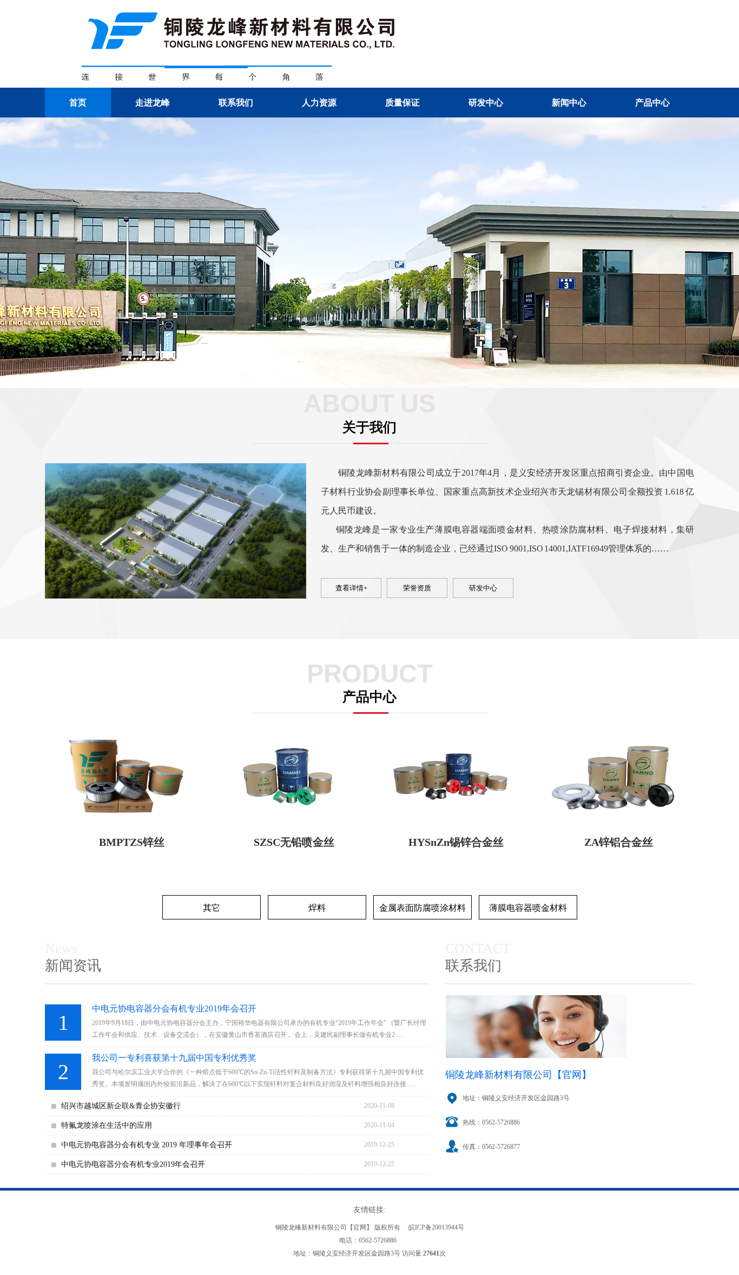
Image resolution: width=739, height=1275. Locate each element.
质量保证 (402, 102)
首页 (78, 102)
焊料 (317, 907)
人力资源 (319, 102)
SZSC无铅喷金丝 (294, 842)
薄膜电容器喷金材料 (528, 907)
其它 (211, 907)
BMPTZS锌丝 (131, 842)
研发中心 (486, 102)
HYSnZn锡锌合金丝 (456, 842)
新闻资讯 (73, 966)
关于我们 (369, 427)
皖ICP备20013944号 (436, 1227)
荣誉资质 (417, 588)
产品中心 (652, 102)
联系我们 (236, 102)
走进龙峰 (152, 102)
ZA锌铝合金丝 (618, 842)
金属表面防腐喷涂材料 (422, 907)
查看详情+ (351, 588)
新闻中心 (569, 102)
